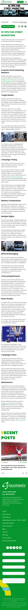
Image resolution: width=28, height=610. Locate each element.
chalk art (21, 79)
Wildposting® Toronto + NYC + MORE (14, 520)
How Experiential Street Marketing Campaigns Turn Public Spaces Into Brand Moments (13, 467)
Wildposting (5, 79)
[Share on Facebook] (19, 26)
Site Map (5, 535)
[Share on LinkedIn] (25, 26)
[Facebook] (7, 547)
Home (4, 511)
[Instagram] (10, 547)
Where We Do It (7, 526)
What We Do (6, 517)
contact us (22, 420)
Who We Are (6, 514)
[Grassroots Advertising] (6, 2)
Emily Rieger (23, 22)
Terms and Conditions (9, 540)
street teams (14, 79)
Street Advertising (8, 26)
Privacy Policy (6, 538)
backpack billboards (16, 177)
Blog (3, 529)
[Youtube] (20, 547)
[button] (22, 26)
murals (3, 81)
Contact (5, 532)
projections (9, 81)
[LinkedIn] (17, 547)
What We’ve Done (8, 523)
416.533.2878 (10, 494)
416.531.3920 (11, 492)
